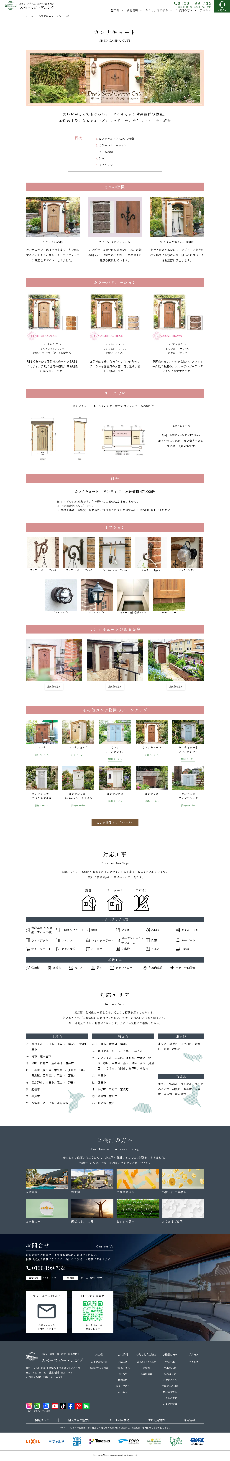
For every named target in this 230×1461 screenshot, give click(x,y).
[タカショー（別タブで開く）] (99, 1441)
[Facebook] (71, 1406)
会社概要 (122, 1374)
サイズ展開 (106, 152)
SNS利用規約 (156, 1420)
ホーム (29, 16)
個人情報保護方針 (79, 1420)
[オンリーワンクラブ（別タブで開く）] (176, 1441)
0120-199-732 (193, 3)
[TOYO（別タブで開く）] (128, 1441)
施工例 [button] (115, 10)
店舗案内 (122, 1380)
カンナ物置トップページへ (115, 822)
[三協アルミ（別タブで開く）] (56, 1441)
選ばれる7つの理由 (146, 1362)
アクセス (205, 10)
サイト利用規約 (119, 1420)
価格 (101, 158)
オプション (106, 165)
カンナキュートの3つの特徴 (116, 138)
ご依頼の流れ (170, 1380)
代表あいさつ (123, 1368)
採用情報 (189, 1420)
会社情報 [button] (132, 10)
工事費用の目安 (170, 1386)
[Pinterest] (78, 1406)
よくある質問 (170, 1398)
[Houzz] (86, 1406)
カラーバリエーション (113, 145)
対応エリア (170, 1374)
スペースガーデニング (36, 7)
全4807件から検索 (99, 1368)
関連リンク (42, 1420)
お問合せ (222, 10)
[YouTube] (55, 1406)
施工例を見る (54, 686)
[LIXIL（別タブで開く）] (33, 1441)
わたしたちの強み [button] (157, 10)
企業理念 (122, 1362)
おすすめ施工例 (99, 1362)
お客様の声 (146, 1374)
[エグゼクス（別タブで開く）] (197, 1441)
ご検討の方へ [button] (184, 10)
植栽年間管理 (170, 1392)
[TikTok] (63, 1406)
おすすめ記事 (170, 1404)
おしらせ (122, 1392)
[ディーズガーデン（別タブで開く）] (154, 1441)
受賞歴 (146, 1368)
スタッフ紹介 (123, 1386)
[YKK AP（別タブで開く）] (77, 1441)
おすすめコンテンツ (49, 16)
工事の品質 (170, 1368)
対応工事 (170, 1362)
